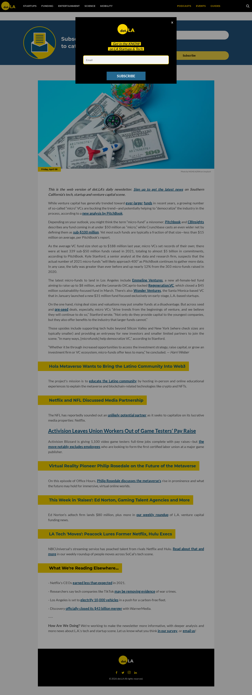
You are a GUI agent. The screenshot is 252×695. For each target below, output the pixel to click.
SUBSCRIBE (126, 76)
